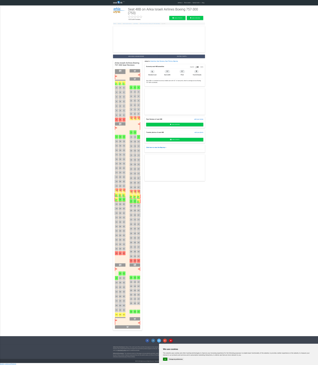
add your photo (199, 132)
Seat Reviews (161, 61)
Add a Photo (178, 18)
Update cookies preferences (8, 364)
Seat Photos (168, 61)
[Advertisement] (159, 39)
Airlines (119, 23)
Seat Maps (135, 23)
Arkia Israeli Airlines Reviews (136, 56)
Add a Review (195, 18)
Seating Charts (181, 56)
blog (203, 2)
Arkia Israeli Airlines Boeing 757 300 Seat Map (150, 23)
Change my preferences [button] (176, 359)
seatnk (117, 2)
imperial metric (196, 67)
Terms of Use (157, 361)
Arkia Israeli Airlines (127, 23)
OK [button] (165, 359)
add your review (198, 119)
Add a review (175, 124)
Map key (175, 61)
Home (114, 23)
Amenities (153, 61)
